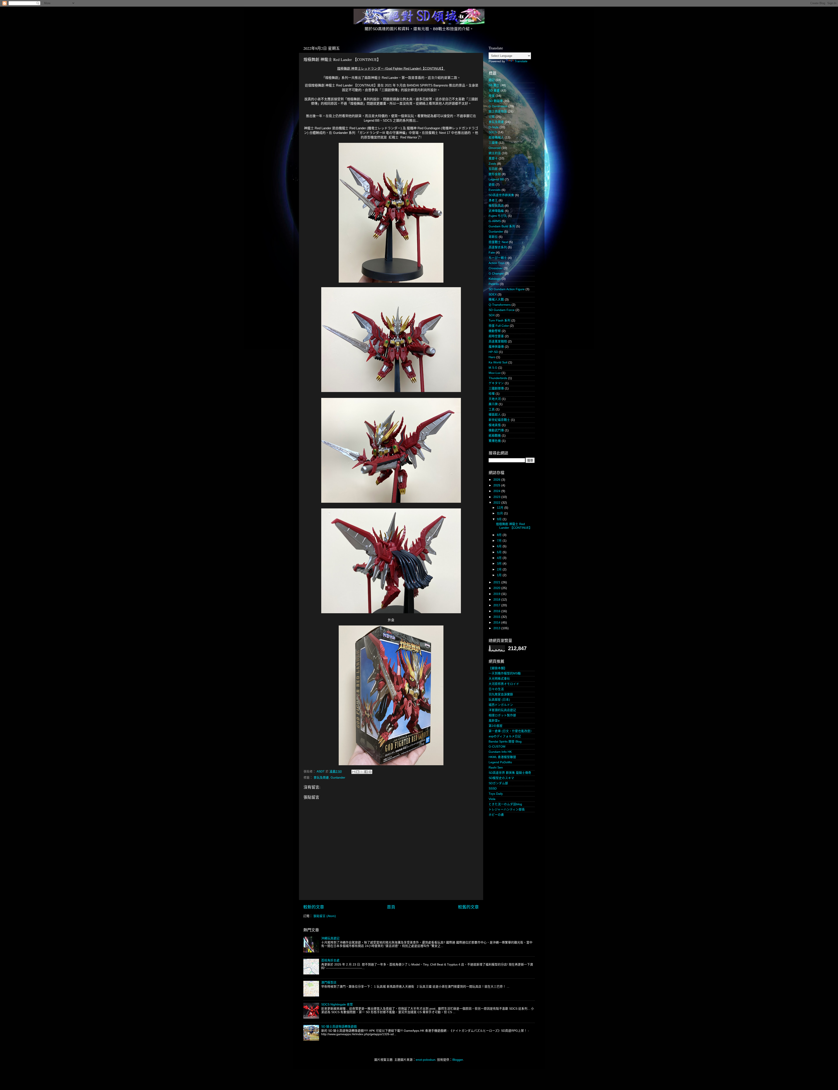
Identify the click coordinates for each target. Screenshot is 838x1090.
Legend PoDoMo (500, 762)
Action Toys (497, 263)
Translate (521, 61)
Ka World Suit (498, 362)
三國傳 (493, 142)
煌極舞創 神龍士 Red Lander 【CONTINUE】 (514, 525)
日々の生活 (496, 689)
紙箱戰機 (495, 435)
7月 (500, 540)
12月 (500, 507)
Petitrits (494, 284)
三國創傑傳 (496, 388)
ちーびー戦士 (498, 257)
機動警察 (495, 331)
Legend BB (496, 179)
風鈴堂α (494, 720)
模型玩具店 (496, 205)
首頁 (391, 907)
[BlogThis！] (357, 772)
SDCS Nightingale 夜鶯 (337, 1004)
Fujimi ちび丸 (498, 216)
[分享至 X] (362, 772)
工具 (492, 409)
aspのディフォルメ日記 (505, 736)
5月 (500, 552)
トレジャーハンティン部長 (507, 809)
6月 (500, 546)
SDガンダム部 (498, 783)
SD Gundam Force (502, 310)
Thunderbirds (498, 378)
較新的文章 (313, 907)
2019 (497, 594)
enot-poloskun (425, 1059)
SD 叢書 (494, 90)
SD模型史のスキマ (501, 778)
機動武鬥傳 (496, 430)
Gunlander (338, 777)
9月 (500, 519)
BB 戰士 (494, 85)
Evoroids (495, 190)
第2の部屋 (496, 725)
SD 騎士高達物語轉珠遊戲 (339, 1026)
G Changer (496, 273)
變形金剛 (495, 174)
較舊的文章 (468, 907)
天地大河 (495, 399)
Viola (492, 799)
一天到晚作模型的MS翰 (505, 673)
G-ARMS (495, 221)
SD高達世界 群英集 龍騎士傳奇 (510, 772)
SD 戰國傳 (496, 101)
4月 (500, 558)
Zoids (492, 163)
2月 (500, 569)
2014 (497, 622)
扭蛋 (492, 95)
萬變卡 (493, 158)
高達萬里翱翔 (498, 341)
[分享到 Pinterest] (370, 772)
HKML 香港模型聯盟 (502, 757)
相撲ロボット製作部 (502, 715)
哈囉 (492, 393)
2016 (497, 611)
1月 (500, 575)
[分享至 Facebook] (366, 772)
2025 (497, 485)
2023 (497, 497)
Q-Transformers (500, 304)
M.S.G (493, 367)
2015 (497, 616)
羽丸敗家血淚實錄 (501, 694)
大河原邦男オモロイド (504, 684)
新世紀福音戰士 (499, 419)
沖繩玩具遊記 (330, 938)
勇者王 (493, 200)
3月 (500, 563)
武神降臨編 (496, 210)
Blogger (457, 1059)
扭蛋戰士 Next (498, 242)
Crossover (496, 268)
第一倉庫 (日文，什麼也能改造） (511, 731)
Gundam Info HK (500, 751)
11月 (500, 513)
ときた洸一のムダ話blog (505, 804)
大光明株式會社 (499, 678)
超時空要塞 (496, 336)
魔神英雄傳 (496, 346)
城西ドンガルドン (501, 705)
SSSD (493, 788)
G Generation (498, 106)
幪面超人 (495, 414)
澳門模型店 (329, 982)
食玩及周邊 (321, 777)
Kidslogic (495, 278)
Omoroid (495, 148)
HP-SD (493, 352)
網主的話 (495, 153)
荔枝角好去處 (330, 960)
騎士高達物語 (498, 111)
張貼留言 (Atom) (324, 916)
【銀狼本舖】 (498, 668)
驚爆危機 (495, 440)
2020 (497, 588)
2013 (497, 628)
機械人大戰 (496, 299)
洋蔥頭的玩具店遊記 (502, 710)
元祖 (492, 116)
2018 (497, 599)
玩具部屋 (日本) (499, 699)
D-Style (494, 127)
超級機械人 (496, 137)
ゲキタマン (496, 383)
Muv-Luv (495, 373)
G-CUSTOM (497, 746)
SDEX (493, 294)
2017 (497, 605)
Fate (492, 252)
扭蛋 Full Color (499, 325)
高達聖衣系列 (498, 247)
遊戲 (492, 184)
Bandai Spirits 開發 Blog (505, 741)
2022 (497, 502)
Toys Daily (496, 793)
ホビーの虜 (496, 814)
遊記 (492, 80)
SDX (492, 315)
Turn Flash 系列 (499, 320)
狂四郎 (493, 169)
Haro (492, 357)
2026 (497, 479)
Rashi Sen (496, 767)
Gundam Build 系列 (502, 226)
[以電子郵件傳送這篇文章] (353, 772)
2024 (497, 491)
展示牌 (493, 404)
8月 (500, 535)
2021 (497, 582)
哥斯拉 (493, 236)
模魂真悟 (495, 425)
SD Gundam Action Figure (507, 289)
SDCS (493, 132)
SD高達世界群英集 (501, 195)
